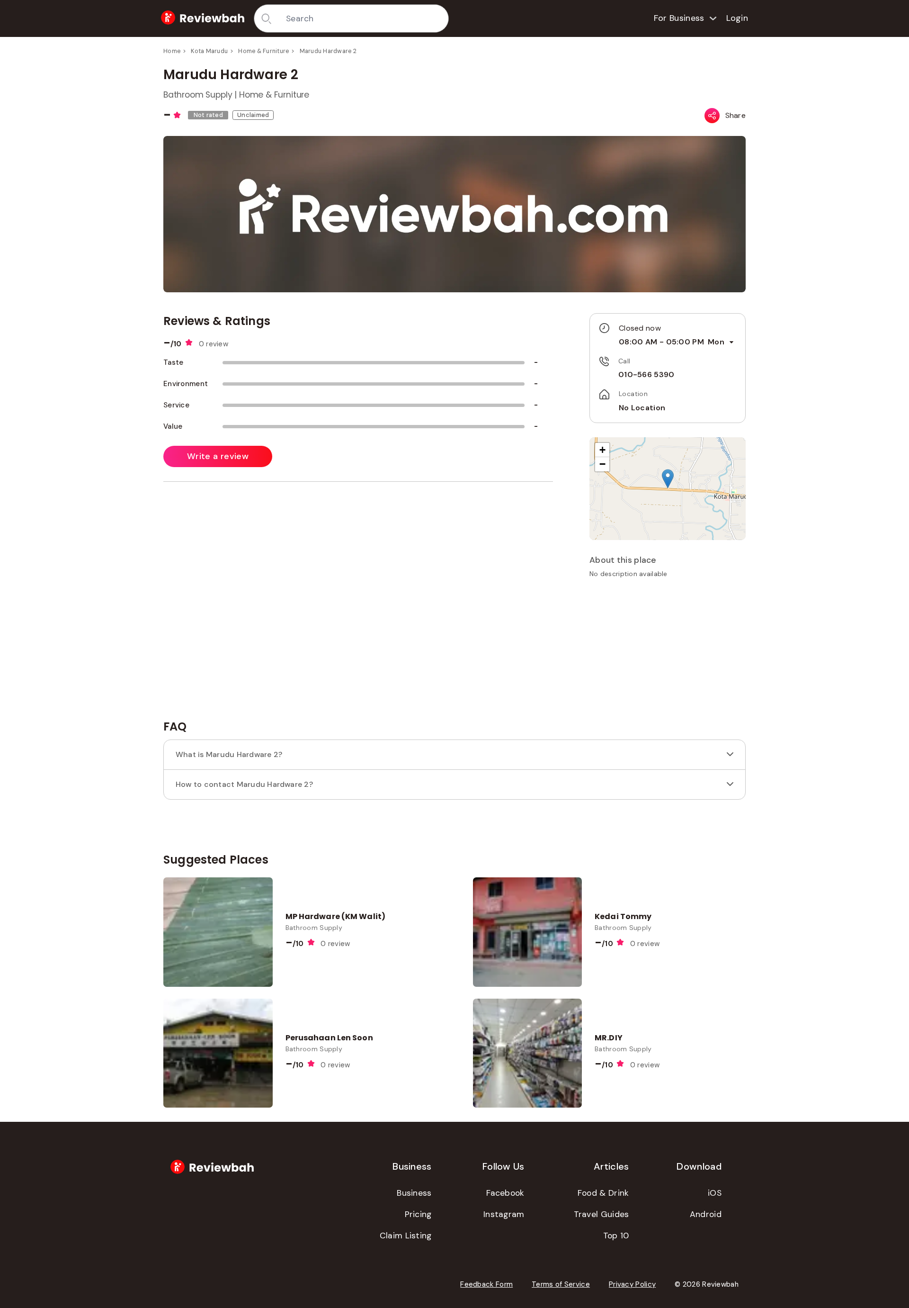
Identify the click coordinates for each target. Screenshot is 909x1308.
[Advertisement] (668, 652)
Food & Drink (603, 1193)
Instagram (504, 1214)
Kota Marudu (209, 51)
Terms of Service (561, 1284)
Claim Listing (406, 1235)
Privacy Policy (632, 1284)
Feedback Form (486, 1284)
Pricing (418, 1214)
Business (414, 1193)
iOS (715, 1193)
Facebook (505, 1193)
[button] (668, 478)
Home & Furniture (263, 51)
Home (171, 51)
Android (706, 1214)
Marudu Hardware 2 (328, 51)
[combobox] (364, 18)
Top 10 (616, 1235)
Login (737, 18)
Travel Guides (601, 1214)
